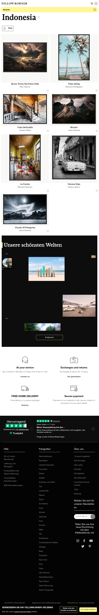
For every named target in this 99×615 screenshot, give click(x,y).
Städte (42, 478)
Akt (40, 534)
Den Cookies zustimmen (88, 609)
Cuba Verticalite (25, 128)
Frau (41, 521)
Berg (41, 551)
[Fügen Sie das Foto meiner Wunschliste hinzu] (48, 91)
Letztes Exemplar (46, 465)
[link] (14, 3)
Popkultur (43, 556)
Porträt (42, 525)
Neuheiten (43, 461)
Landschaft (43, 491)
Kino (41, 564)
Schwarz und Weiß (47, 482)
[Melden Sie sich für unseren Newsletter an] (92, 516)
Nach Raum (44, 581)
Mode (41, 474)
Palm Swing (74, 84)
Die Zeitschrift (80, 478)
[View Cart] (92, 3)
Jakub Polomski (74, 130)
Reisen (42, 495)
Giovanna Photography (73, 87)
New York (43, 560)
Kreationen (43, 538)
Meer (41, 530)
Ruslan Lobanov (74, 187)
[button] (6, 316)
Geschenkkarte (45, 457)
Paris (41, 569)
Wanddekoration (46, 577)
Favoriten (43, 469)
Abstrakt (42, 517)
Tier (40, 487)
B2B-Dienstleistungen (13, 486)
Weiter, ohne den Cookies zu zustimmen (68, 609)
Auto (41, 508)
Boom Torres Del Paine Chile (25, 84)
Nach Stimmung (46, 586)
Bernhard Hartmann (25, 187)
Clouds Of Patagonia (25, 228)
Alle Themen (44, 573)
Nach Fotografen (46, 590)
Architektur (43, 504)
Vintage (42, 547)
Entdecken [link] (49, 337)
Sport (41, 500)
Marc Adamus (25, 87)
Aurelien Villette (25, 130)
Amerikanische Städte (48, 543)
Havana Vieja (74, 184)
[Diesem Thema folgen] (39, 17)
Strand (42, 512)
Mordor (74, 128)
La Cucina (25, 184)
